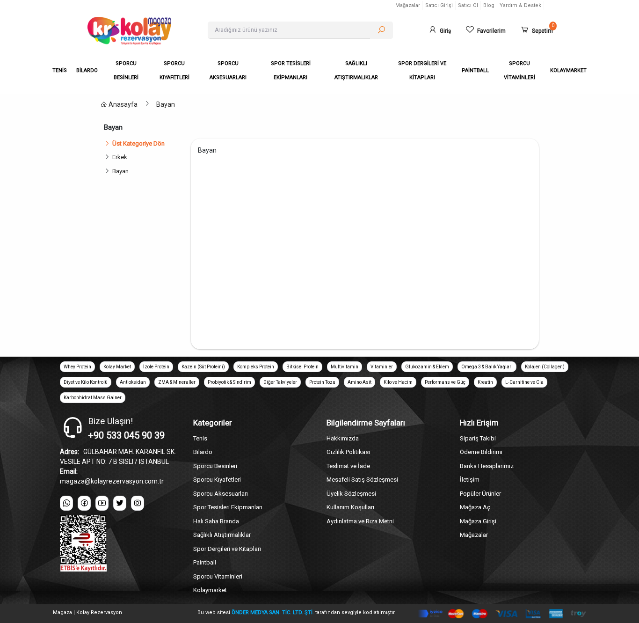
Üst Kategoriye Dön (138, 143)
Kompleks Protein (255, 366)
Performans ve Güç (445, 382)
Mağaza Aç (475, 507)
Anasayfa (122, 104)
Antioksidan (133, 382)
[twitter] (119, 503)
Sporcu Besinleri (215, 465)
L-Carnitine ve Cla (524, 382)
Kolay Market (117, 366)
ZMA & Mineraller (177, 382)
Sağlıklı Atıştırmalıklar (222, 534)
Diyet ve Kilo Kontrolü (86, 382)
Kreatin (485, 382)
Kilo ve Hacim (398, 382)
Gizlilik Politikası (348, 451)
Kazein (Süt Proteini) (203, 366)
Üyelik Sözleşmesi (351, 493)
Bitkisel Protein (302, 366)
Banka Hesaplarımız (487, 465)
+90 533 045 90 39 (126, 435)
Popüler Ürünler (480, 493)
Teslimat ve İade (348, 465)
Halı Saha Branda (216, 521)
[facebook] (84, 503)
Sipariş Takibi (478, 438)
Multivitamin (344, 366)
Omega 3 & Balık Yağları (487, 366)
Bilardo (202, 451)
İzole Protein (156, 366)
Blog (488, 5)
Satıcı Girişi (439, 5)
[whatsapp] (66, 503)
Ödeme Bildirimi (481, 451)
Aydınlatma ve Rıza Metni (360, 521)
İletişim (469, 479)
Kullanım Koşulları (350, 507)
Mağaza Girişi (478, 521)
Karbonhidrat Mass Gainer (93, 397)
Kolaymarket (210, 590)
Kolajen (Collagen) (545, 366)
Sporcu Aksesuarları (220, 493)
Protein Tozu (322, 382)
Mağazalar (407, 5)
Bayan (165, 104)
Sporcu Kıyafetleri (217, 479)
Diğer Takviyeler (280, 382)
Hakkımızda (343, 438)
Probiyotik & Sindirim (229, 382)
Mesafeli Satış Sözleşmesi (362, 479)
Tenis (200, 438)
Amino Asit (359, 382)
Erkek (119, 157)
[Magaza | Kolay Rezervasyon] (140, 31)
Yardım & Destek (520, 5)
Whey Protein (77, 366)
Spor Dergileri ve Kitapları (227, 548)
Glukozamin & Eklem (427, 366)
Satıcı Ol (468, 5)
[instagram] (137, 503)
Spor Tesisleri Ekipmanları (227, 507)
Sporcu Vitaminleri (217, 576)
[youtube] (102, 503)
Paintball (204, 562)
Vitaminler (381, 366)
